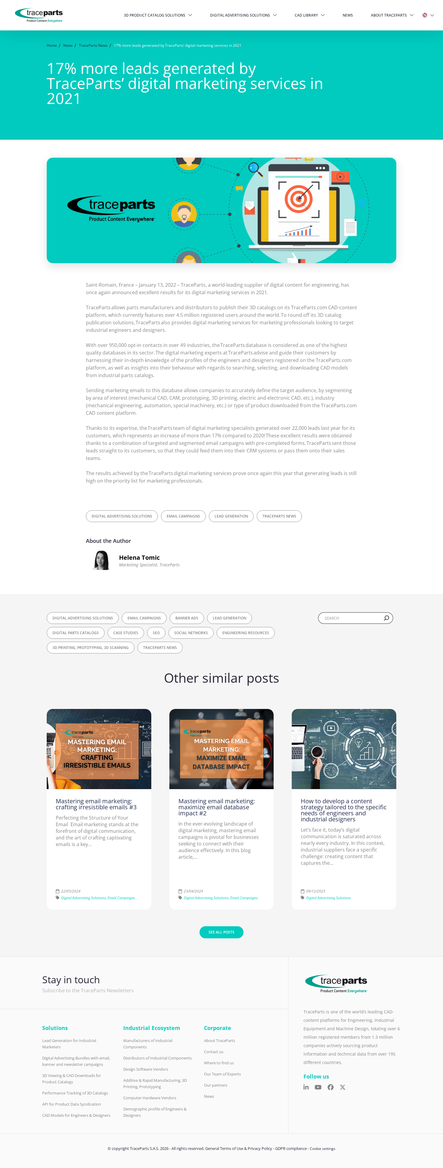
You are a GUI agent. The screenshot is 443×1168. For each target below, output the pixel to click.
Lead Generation (231, 516)
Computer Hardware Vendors (149, 1097)
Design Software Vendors (145, 1069)
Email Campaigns (183, 516)
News (348, 15)
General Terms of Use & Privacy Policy (238, 1148)
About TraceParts (389, 15)
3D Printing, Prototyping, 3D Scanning (90, 647)
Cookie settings (322, 1148)
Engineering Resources (245, 632)
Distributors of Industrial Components (157, 1058)
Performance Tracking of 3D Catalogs (75, 1093)
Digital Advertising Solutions (240, 15)
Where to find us (219, 1063)
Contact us (213, 1051)
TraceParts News (279, 516)
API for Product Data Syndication (71, 1104)
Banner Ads (186, 618)
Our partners (215, 1085)
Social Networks (191, 632)
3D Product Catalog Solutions (154, 15)
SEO (156, 632)
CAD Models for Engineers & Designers (76, 1115)
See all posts (221, 932)
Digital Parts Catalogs (75, 632)
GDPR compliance (291, 1148)
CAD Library (306, 15)
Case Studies (125, 632)
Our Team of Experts (222, 1074)
